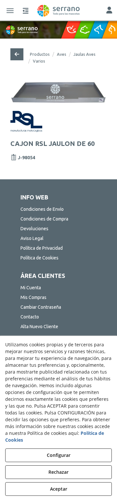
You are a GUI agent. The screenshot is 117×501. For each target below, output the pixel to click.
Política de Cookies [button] (39, 257)
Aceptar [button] (58, 489)
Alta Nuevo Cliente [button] (39, 326)
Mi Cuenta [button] (30, 287)
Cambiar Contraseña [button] (40, 307)
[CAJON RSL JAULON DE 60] (58, 91)
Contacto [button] (29, 316)
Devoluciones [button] (34, 228)
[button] (58, 11)
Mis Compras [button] (33, 297)
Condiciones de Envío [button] (42, 209)
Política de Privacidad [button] (41, 248)
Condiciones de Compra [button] (44, 218)
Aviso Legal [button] (32, 238)
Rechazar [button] (58, 472)
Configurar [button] (59, 455)
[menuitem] (58, 209)
